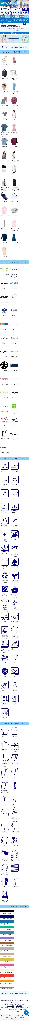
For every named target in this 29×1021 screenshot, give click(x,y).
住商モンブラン (15, 356)
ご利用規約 (19, 1006)
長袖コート (15, 174)
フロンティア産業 (15, 412)
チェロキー (15, 370)
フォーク (14, 397)
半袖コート (15, 119)
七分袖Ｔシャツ (5, 242)
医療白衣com (14, 33)
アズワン (4, 288)
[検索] (24, 24)
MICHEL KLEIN (5, 439)
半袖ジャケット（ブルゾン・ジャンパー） (5, 134)
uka (15, 302)
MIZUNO (14, 425)
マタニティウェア (15, 161)
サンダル (4, 201)
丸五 (5, 425)
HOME (2, 14)
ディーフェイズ (5, 384)
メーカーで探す (8, 28)
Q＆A (26, 1000)
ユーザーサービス (19, 9)
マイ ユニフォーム (10, 9)
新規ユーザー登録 (12, 26)
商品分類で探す (14, 30)
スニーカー (15, 215)
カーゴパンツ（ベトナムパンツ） (15, 93)
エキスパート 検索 (3, 9)
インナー (14, 146)
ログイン (3, 26)
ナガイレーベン (15, 384)
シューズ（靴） (15, 201)
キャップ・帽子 (5, 91)
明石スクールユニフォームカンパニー (15, 276)
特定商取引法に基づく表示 (8, 1000)
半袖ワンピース (15, 133)
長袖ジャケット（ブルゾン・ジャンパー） (5, 189)
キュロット (5, 105)
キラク (15, 329)
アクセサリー (5, 64)
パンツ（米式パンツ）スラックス (15, 189)
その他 (5, 119)
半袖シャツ (5, 146)
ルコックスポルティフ (15, 439)
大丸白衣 (4, 370)
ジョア (5, 356)
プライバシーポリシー (14, 1002)
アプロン (14, 288)
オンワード (15, 315)
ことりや (4, 343)
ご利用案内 (20, 1000)
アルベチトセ (5, 302)
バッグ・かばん (5, 78)
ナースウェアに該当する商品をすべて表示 (15, 47)
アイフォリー (5, 274)
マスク (5, 174)
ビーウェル (5, 397)
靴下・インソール (5, 229)
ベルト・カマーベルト (15, 78)
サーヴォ (14, 343)
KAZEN (5, 329)
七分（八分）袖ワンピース (15, 229)
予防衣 (5, 256)
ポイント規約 (10, 1006)
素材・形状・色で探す (18, 28)
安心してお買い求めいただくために (14, 1004)
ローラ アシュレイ (4, 453)
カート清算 (26, 9)
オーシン (4, 315)
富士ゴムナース (5, 411)
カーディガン (5, 160)
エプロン (14, 64)
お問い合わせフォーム (14, 1011)
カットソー (15, 105)
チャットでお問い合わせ (26, 1012)
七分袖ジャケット (5, 215)
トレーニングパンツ (15, 243)
